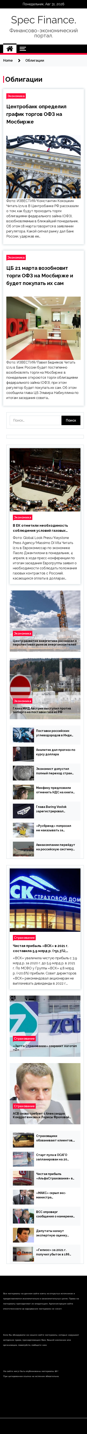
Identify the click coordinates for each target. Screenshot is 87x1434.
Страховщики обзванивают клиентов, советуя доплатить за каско (54, 1138)
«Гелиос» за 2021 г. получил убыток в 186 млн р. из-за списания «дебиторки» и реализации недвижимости (52, 1252)
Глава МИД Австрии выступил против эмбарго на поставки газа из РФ (42, 710)
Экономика (16, 96)
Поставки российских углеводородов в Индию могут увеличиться (55, 733)
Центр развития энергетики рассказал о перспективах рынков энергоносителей (45, 642)
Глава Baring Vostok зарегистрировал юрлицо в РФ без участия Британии (55, 809)
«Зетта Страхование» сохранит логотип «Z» (45, 1047)
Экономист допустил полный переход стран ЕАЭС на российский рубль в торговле (54, 771)
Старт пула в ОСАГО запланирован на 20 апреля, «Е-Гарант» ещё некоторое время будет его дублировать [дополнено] (55, 1157)
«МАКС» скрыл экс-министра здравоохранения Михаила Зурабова (51, 1195)
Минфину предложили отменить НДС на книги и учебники (54, 790)
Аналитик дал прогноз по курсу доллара (55, 752)
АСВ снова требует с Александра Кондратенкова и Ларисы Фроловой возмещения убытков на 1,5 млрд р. (41, 1115)
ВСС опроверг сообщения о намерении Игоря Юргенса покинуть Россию (55, 1214)
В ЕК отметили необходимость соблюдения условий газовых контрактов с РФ (40, 528)
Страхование (24, 937)
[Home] (9, 49)
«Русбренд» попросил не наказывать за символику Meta (53, 828)
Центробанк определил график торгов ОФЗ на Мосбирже (36, 114)
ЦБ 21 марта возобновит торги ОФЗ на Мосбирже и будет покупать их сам (39, 275)
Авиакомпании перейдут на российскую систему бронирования (55, 847)
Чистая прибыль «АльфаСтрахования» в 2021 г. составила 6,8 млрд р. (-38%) (54, 1176)
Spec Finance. (43, 20)
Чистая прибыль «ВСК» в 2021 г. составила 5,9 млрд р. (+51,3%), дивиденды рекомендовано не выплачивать (40, 949)
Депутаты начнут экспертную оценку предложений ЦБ (51, 1233)
